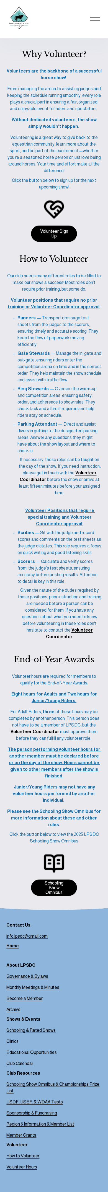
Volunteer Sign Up (54, 233)
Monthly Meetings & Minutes (32, 987)
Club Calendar (19, 1063)
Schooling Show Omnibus (54, 888)
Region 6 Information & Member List (40, 1124)
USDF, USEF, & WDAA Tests (34, 1102)
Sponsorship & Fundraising (31, 1113)
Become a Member (24, 998)
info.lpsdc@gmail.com (27, 936)
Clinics (12, 1041)
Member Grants (21, 1135)
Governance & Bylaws (27, 976)
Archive (13, 1009)
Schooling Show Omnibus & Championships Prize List (52, 1087)
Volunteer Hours (21, 1167)
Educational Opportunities (31, 1052)
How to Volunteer (22, 1156)
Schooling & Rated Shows (31, 1030)
